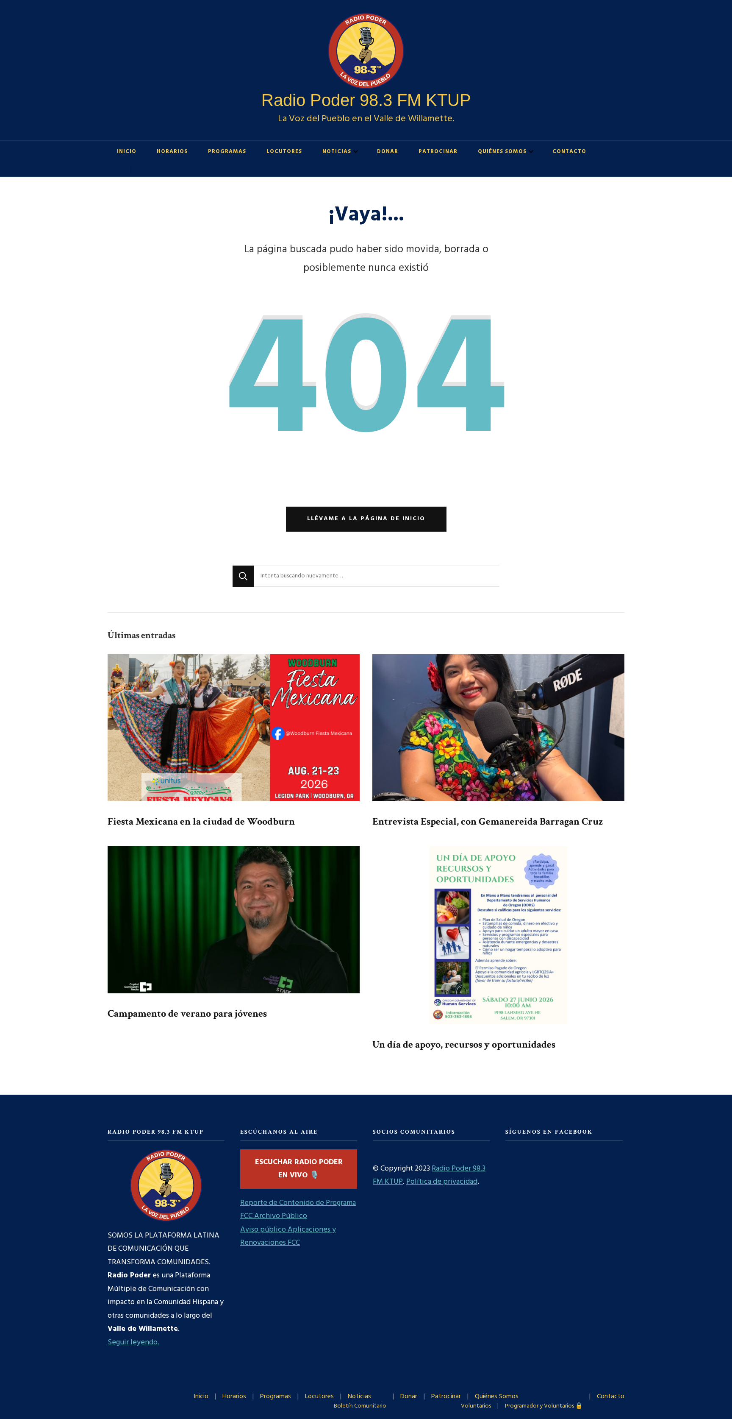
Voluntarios (476, 1406)
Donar (387, 151)
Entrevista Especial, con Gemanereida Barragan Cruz (487, 821)
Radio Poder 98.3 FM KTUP (366, 100)
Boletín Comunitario (360, 1406)
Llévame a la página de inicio (366, 519)
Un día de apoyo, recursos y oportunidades (463, 1044)
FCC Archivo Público (273, 1216)
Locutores (284, 151)
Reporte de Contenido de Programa (298, 1203)
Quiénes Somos (502, 151)
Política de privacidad (441, 1182)
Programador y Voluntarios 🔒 (544, 1406)
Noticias (336, 151)
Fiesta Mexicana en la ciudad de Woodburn (201, 821)
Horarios (172, 151)
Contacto (569, 151)
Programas (227, 151)
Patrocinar (438, 151)
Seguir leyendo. (133, 1342)
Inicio (126, 151)
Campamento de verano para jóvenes (187, 1013)
